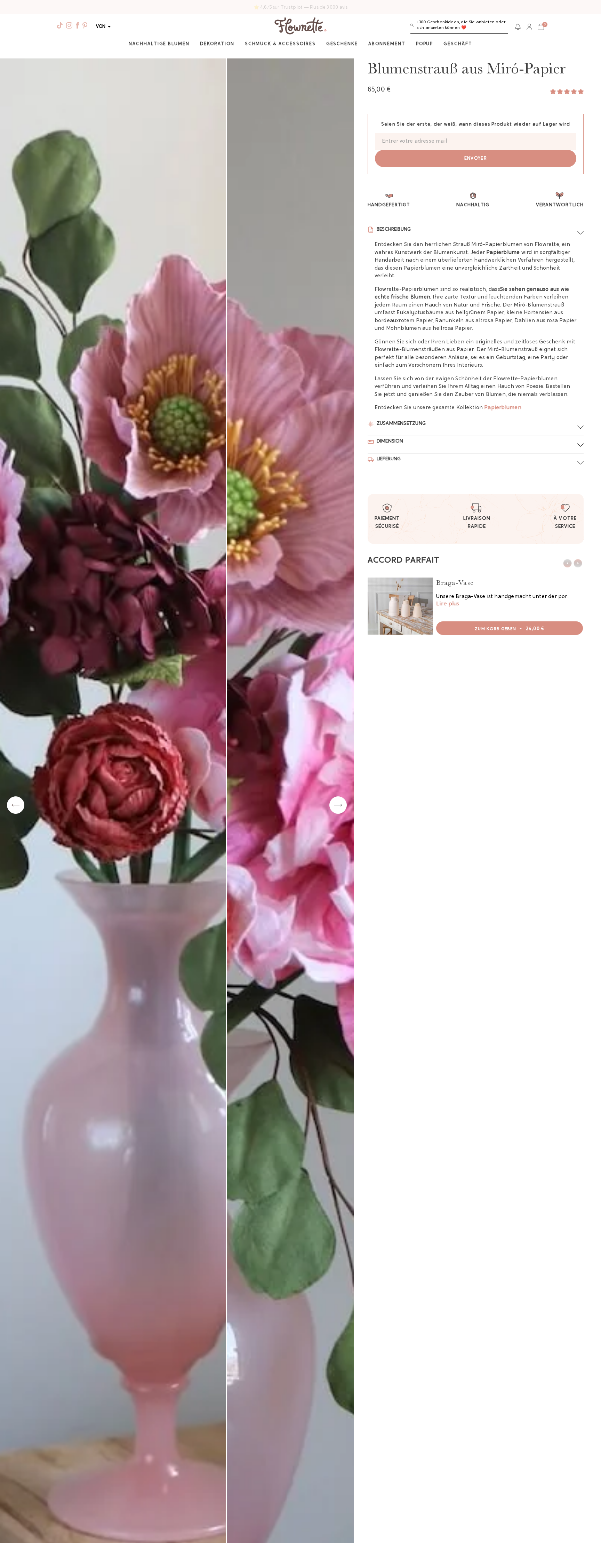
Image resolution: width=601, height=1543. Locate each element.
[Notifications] (518, 27)
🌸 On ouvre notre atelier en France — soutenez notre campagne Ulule (301, 7)
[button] (459, 26)
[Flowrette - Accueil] (300, 26)
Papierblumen (502, 408)
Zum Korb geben (509, 629)
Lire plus (447, 604)
